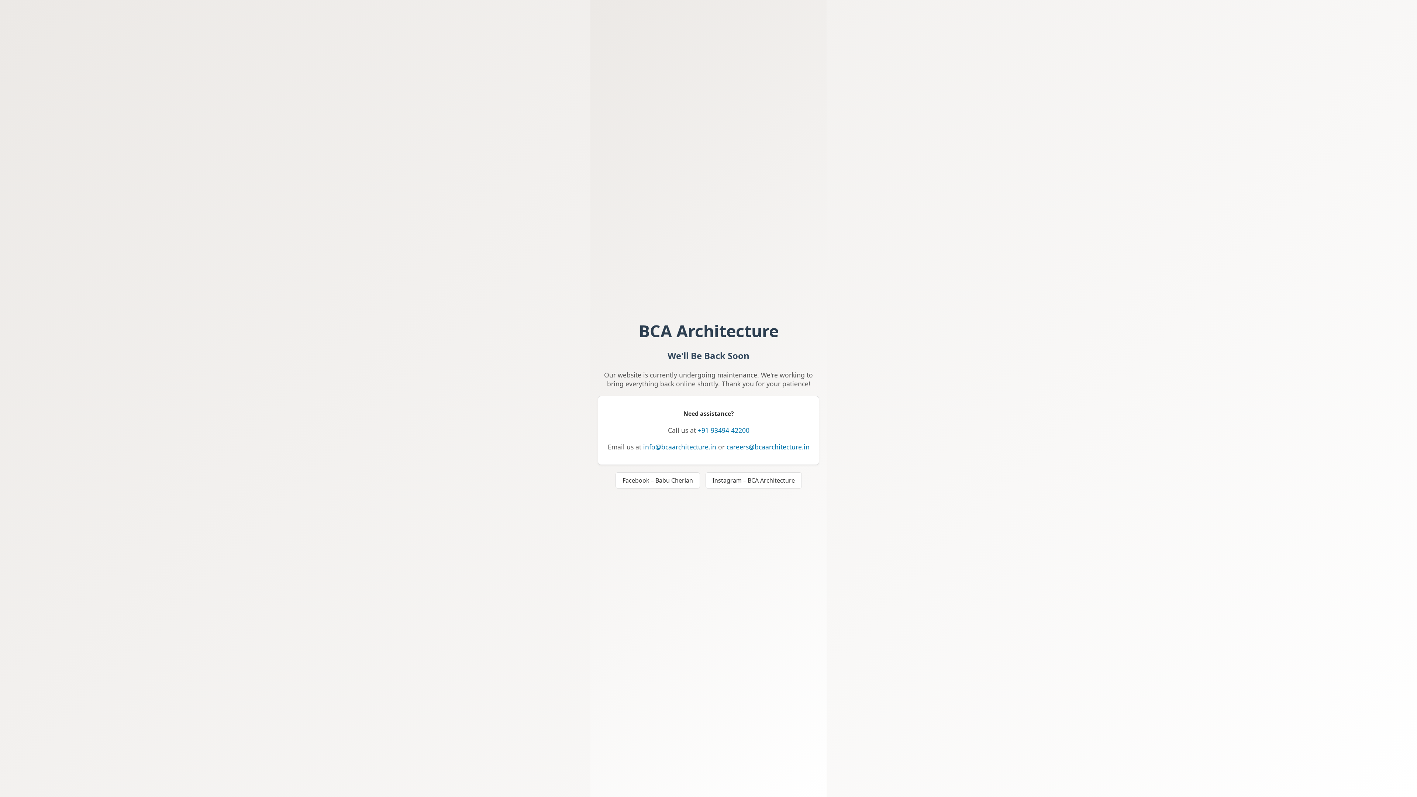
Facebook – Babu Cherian (658, 480)
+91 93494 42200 (723, 430)
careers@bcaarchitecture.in (768, 446)
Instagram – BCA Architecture (754, 480)
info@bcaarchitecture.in (679, 446)
